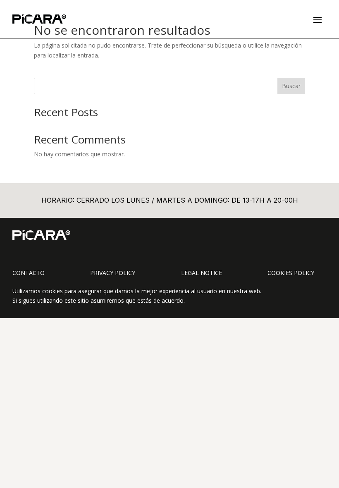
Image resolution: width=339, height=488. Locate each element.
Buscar (291, 86)
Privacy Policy (112, 273)
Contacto (28, 273)
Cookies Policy (290, 273)
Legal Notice (201, 273)
